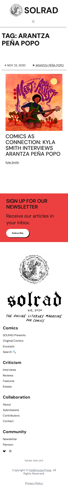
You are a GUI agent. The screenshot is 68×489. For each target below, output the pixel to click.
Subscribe (17, 233)
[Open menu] (33, 21)
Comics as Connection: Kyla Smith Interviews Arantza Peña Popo (33, 145)
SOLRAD (41, 10)
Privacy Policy (34, 483)
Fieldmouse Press (40, 470)
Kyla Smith (12, 162)
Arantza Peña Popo (49, 65)
